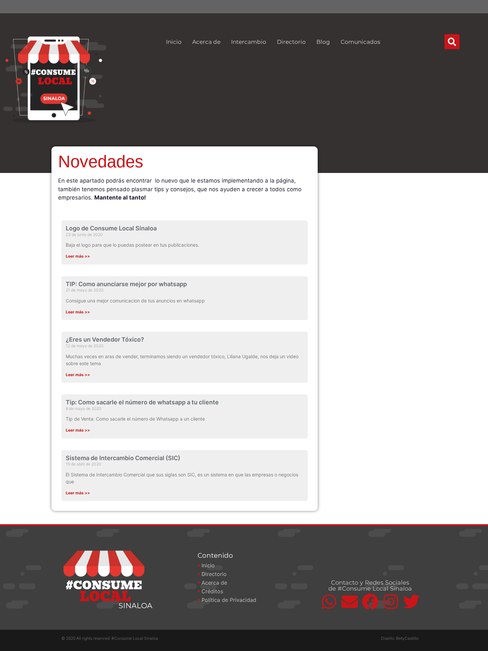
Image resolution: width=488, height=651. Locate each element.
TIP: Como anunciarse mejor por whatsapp (126, 284)
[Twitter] (411, 601)
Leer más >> (78, 256)
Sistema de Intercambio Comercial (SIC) (123, 457)
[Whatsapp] (329, 601)
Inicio (174, 42)
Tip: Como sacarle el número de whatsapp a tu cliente (142, 402)
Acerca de (206, 42)
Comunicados (360, 42)
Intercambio (248, 42)
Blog (323, 42)
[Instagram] (390, 601)
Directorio (291, 42)
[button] (452, 41)
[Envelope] (349, 601)
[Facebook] (370, 601)
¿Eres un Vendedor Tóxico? (105, 339)
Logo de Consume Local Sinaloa (111, 228)
